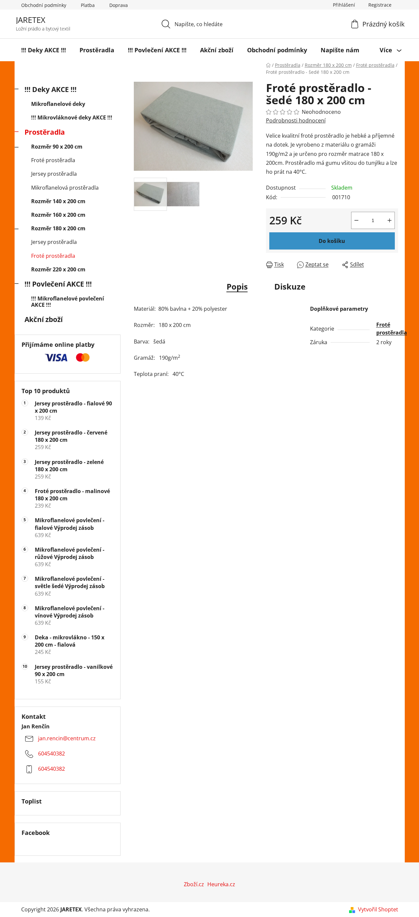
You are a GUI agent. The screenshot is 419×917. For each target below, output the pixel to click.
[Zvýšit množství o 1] (389, 220)
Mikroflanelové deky (58, 104)
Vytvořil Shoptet (378, 909)
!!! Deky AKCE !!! (51, 89)
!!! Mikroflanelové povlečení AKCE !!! (67, 301)
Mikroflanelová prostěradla (65, 187)
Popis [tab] (237, 286)
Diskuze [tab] (289, 286)
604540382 (51, 753)
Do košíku (332, 241)
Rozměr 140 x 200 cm (58, 201)
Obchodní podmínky (43, 5)
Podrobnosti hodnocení (296, 120)
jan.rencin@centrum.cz (67, 738)
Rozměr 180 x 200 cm (58, 228)
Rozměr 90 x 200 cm (56, 146)
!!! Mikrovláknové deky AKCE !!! (71, 117)
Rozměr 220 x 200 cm (58, 269)
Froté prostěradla (53, 160)
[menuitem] (44, 50)
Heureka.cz (221, 884)
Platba (88, 5)
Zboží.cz (194, 884)
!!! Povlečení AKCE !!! (58, 284)
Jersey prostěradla (54, 173)
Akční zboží (44, 319)
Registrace (380, 5)
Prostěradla (45, 132)
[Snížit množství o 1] (356, 220)
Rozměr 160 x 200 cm (58, 214)
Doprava (118, 5)
